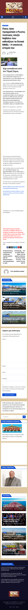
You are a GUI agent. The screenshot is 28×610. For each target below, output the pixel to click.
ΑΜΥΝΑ (5, 532)
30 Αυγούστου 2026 (8, 523)
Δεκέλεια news (12, 52)
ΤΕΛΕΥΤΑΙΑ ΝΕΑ (5, 25)
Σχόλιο (4, 339)
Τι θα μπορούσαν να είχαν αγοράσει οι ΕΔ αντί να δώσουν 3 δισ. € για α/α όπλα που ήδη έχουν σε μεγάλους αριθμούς (12, 581)
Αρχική (17, 606)
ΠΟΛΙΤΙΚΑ (5, 547)
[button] (23, 17)
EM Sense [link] (7, 194)
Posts (14, 606)
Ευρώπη (5, 517)
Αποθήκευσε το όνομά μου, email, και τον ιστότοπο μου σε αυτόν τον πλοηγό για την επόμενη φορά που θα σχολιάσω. (14, 388)
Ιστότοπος (4, 378)
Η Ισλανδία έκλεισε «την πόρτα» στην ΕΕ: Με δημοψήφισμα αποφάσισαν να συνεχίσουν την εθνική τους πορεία (13, 575)
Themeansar (20, 603)
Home (10, 606)
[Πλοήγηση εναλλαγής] (13, 17)
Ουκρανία (5, 301)
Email (4, 372)
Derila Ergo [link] (15, 188)
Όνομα (4, 366)
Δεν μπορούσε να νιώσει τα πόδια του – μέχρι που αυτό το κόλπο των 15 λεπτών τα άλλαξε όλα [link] (13, 193)
